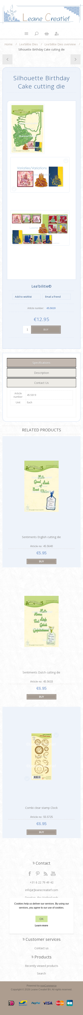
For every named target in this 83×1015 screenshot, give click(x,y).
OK (41, 919)
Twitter (37, 873)
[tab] (41, 362)
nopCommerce (48, 985)
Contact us (41, 948)
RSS (45, 873)
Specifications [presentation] (41, 363)
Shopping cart (47, 34)
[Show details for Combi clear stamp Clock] (41, 757)
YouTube (53, 873)
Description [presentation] (41, 373)
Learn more (41, 925)
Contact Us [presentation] (41, 383)
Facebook (30, 873)
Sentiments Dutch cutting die (41, 672)
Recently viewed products (41, 966)
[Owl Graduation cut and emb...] (7, 59)
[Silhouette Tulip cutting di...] (75, 59)
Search (41, 973)
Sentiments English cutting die (41, 537)
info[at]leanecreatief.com (41, 890)
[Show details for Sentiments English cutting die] (41, 486)
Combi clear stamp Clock (41, 808)
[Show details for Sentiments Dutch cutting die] (41, 621)
